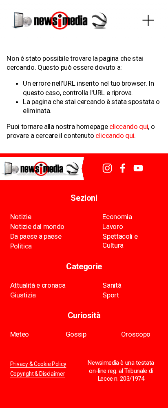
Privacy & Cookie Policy (38, 364)
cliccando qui (128, 126)
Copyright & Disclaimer (37, 374)
